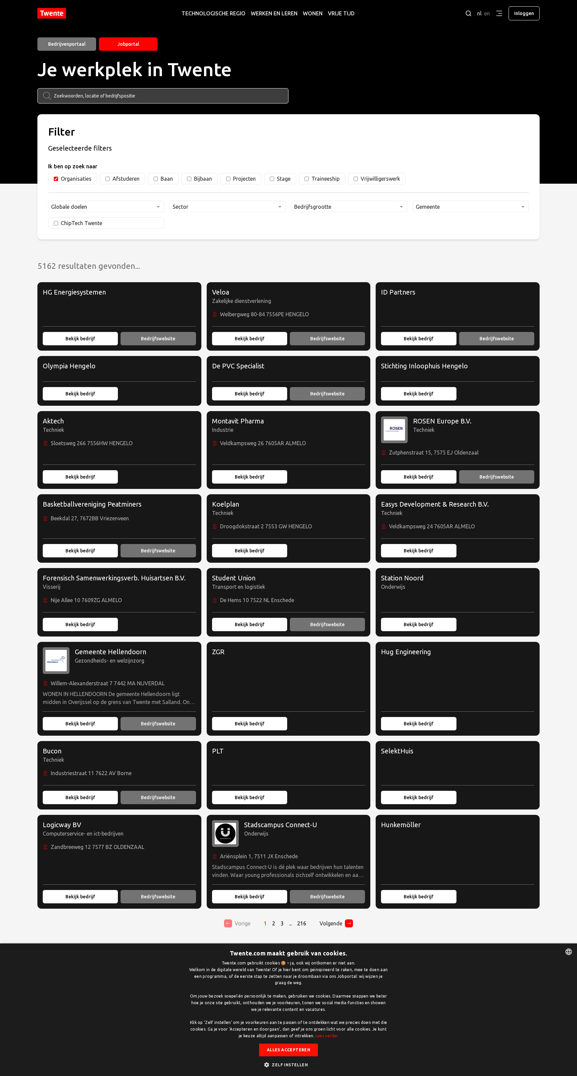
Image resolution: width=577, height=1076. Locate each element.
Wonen (313, 13)
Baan (167, 179)
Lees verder (327, 1036)
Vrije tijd (341, 13)
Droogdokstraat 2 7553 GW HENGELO (266, 526)
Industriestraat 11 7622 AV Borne (91, 773)
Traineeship (326, 179)
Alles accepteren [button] (288, 1050)
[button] (288, 1064)
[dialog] (288, 1009)
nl (479, 13)
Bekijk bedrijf (80, 338)
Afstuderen (126, 179)
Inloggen (524, 13)
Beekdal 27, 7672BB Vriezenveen (90, 518)
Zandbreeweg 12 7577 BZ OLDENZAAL (97, 847)
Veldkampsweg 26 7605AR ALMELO (263, 443)
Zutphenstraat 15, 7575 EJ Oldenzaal (433, 453)
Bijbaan (203, 179)
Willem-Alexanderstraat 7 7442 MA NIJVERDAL (108, 683)
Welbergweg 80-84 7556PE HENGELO (264, 314)
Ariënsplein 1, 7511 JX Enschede (259, 856)
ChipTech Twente (81, 223)
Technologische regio (213, 13)
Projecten (244, 179)
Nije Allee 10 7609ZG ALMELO (86, 600)
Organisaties (76, 179)
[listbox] (568, 951)
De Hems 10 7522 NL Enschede (257, 600)
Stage (284, 179)
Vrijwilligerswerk (380, 179)
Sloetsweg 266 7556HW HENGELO (92, 443)
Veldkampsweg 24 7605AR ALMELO (432, 526)
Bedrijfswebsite (158, 338)
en (487, 13)
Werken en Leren (274, 13)
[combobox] (106, 206)
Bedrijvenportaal (66, 44)
